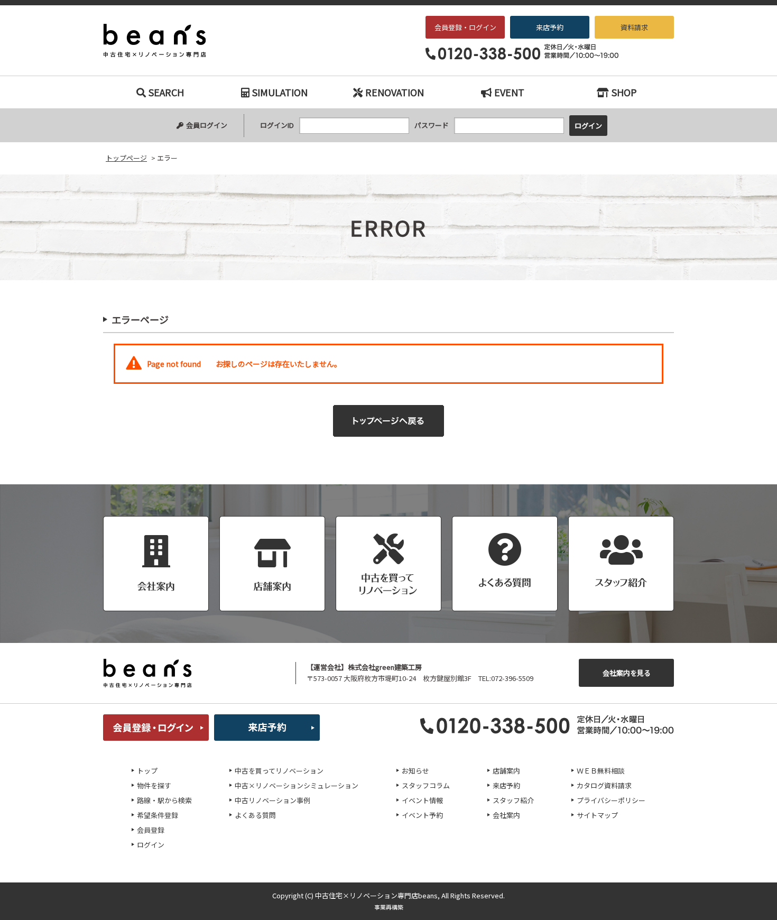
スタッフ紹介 (513, 800)
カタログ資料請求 (604, 785)
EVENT (509, 92)
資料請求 (634, 27)
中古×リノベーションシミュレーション (296, 785)
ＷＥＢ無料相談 (601, 771)
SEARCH (166, 92)
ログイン (150, 845)
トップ (147, 771)
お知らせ (415, 771)
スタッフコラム (426, 785)
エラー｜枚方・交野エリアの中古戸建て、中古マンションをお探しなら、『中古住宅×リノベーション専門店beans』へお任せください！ (161, 41)
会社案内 (506, 815)
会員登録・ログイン (465, 27)
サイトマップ (597, 815)
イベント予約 (422, 815)
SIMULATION (280, 92)
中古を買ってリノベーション (279, 771)
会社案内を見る (627, 673)
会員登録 (150, 830)
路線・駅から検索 (164, 800)
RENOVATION (394, 92)
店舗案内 (506, 771)
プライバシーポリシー (611, 800)
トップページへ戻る (388, 421)
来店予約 (549, 27)
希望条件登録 (157, 815)
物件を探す (154, 785)
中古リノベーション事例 (272, 800)
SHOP (624, 92)
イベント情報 (422, 800)
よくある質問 (255, 815)
